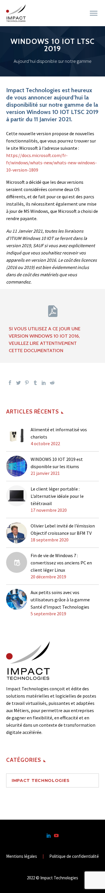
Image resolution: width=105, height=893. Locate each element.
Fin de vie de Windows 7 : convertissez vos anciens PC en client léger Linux (61, 562)
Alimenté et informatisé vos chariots (59, 433)
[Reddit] (52, 382)
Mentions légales (21, 856)
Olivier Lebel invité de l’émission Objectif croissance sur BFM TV (63, 529)
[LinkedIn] (43, 382)
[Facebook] (10, 382)
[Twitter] (18, 382)
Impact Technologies (40, 780)
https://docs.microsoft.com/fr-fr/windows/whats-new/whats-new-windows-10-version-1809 (51, 162)
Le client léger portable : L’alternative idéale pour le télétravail (57, 496)
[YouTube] (56, 835)
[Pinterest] (26, 382)
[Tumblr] (35, 382)
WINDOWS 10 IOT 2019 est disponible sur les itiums (57, 462)
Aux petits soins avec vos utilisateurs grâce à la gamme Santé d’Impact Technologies (60, 599)
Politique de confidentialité (74, 856)
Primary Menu (93, 13)
